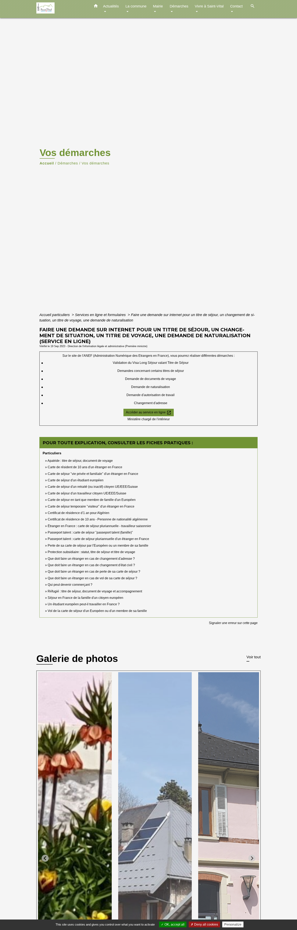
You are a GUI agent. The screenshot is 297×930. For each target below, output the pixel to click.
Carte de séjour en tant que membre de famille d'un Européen (92, 499)
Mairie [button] (158, 6)
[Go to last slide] (45, 858)
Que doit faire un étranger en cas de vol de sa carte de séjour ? (92, 578)
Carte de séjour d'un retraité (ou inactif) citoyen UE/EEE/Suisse (93, 486)
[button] (95, 6)
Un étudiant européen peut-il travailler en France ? (84, 604)
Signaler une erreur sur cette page (233, 623)
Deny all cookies (205, 924)
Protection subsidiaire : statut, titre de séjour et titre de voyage (91, 552)
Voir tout (253, 657)
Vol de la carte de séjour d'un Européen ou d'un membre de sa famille (97, 611)
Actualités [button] (111, 6)
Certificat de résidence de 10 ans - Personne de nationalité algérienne (98, 519)
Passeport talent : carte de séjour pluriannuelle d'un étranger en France (98, 539)
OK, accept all (174, 924)
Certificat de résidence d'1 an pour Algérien (78, 513)
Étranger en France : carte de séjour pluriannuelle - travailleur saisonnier (99, 526)
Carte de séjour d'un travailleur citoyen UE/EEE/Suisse (87, 493)
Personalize (232, 924)
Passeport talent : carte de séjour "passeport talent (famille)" (90, 532)
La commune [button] (135, 6)
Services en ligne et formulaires (101, 315)
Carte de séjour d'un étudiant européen (75, 480)
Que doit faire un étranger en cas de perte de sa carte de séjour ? (94, 571)
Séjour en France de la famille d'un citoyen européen (85, 597)
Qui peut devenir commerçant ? (70, 584)
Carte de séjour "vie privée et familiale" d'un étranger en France (93, 473)
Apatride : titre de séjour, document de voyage (80, 460)
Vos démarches (95, 163)
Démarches (68, 163)
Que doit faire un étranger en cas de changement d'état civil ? (91, 565)
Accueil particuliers (55, 315)
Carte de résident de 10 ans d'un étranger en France (85, 467)
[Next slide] (251, 858)
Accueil (47, 163)
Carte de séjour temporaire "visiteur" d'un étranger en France (91, 506)
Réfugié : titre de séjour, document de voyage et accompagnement (95, 591)
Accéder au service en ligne (148, 412)
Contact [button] (236, 6)
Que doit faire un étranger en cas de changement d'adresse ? (91, 558)
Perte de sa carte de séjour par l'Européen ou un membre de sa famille (98, 545)
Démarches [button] (179, 6)
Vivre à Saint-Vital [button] (209, 6)
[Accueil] (61, 9)
